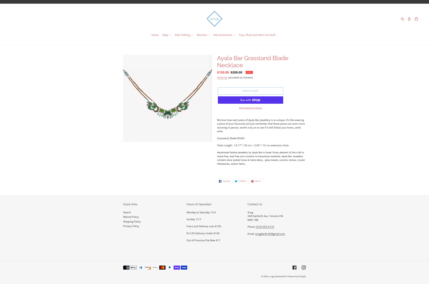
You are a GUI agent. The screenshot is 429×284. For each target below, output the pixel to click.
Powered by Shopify (297, 276)
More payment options (250, 107)
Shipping (222, 77)
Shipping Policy (132, 221)
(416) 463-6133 (265, 226)
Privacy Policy (131, 226)
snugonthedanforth (278, 276)
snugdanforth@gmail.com (270, 233)
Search (127, 212)
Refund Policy (131, 216)
